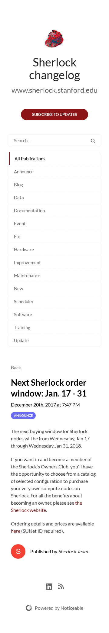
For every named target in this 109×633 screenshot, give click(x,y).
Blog (18, 184)
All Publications (30, 158)
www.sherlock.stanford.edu (54, 89)
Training (22, 327)
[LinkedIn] (52, 586)
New (18, 288)
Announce (24, 171)
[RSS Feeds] (61, 586)
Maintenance (27, 275)
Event (20, 223)
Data (19, 197)
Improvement (27, 262)
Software (23, 314)
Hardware (24, 249)
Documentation (29, 210)
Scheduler (24, 301)
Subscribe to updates (54, 114)
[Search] (93, 140)
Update (21, 340)
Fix (17, 236)
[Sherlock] (54, 40)
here (15, 531)
